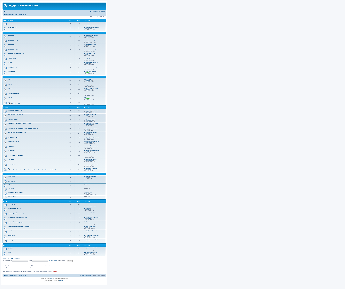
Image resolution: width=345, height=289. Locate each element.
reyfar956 (88, 85)
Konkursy (10, 240)
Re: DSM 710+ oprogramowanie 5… (92, 93)
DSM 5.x (10, 88)
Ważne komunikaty (13, 27)
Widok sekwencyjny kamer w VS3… (92, 141)
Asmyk (87, 151)
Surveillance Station (13, 141)
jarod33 (88, 133)
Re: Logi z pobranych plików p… (91, 164)
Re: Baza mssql (87, 208)
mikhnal (88, 24)
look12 (87, 41)
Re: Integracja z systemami (90, 176)
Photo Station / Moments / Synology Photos (20, 123)
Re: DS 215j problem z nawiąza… (91, 35)
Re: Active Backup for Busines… (91, 128)
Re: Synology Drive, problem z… (91, 137)
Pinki (87, 193)
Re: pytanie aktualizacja (89, 119)
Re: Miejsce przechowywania (90, 159)
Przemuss (88, 36)
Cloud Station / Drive (13, 137)
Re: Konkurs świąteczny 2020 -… (91, 239)
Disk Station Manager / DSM (15, 110)
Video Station (11, 150)
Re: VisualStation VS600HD (90, 71)
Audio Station (11, 146)
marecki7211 (89, 89)
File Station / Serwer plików (15, 114)
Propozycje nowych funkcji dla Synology (19, 226)
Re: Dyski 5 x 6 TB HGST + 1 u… (91, 247)
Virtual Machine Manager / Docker (20, 169)
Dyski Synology (12, 58)
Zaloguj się (6, 258)
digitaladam (88, 138)
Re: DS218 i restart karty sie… (91, 40)
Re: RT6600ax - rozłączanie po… (91, 62)
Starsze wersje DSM (13, 93)
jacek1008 (88, 28)
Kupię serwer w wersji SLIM (90, 252)
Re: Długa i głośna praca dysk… (91, 58)
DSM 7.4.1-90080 (87, 79)
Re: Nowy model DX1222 (89, 53)
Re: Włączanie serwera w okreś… (91, 110)
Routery (10, 62)
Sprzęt (5, 33)
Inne (9, 168)
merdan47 (55, 271)
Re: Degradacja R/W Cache (90, 114)
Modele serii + (12, 44)
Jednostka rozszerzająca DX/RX (16, 53)
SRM (9, 102)
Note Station (11, 159)
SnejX (87, 129)
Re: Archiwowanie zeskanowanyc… (92, 217)
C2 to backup (11, 181)
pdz (87, 45)
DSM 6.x (10, 84)
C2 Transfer (11, 185)
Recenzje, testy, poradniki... (15, 208)
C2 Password (11, 176)
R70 (87, 54)
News (9, 23)
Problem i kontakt (88, 192)
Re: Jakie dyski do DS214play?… (91, 212)
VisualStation (11, 71)
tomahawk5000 (89, 124)
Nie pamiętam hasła (53, 260)
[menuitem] (5, 12)
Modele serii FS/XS (13, 49)
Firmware (5, 77)
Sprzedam (10, 248)
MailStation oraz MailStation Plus (17, 132)
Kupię (9, 252)
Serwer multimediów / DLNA (15, 155)
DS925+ (85, 221)
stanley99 (88, 111)
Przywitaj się (11, 204)
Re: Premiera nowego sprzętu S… (92, 66)
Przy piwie (10, 231)
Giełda (4, 245)
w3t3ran (88, 63)
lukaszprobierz (89, 120)
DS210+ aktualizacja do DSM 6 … (91, 88)
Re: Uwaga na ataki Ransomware (91, 27)
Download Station (13, 119)
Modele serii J (11, 35)
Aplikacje (5, 107)
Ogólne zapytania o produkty (16, 213)
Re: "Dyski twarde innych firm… (91, 230)
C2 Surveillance (12, 196)
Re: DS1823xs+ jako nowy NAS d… (92, 49)
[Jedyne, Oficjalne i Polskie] (10, 6)
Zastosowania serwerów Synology (17, 217)
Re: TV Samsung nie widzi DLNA (91, 155)
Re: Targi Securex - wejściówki (91, 22)
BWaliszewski (89, 50)
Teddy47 (88, 240)
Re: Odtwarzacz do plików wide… (92, 150)
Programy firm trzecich (51, 169)
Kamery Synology (13, 67)
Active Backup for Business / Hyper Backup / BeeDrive (23, 128)
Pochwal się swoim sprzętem (16, 222)
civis (87, 59)
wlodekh (88, 147)
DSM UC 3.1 (86, 97)
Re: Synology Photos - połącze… (91, 123)
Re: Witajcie (86, 203)
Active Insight (32, 169)
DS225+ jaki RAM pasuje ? (90, 44)
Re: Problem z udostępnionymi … (92, 84)
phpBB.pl (61, 280)
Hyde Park (5, 201)
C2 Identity (11, 188)
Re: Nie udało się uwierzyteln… (91, 132)
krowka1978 (89, 80)
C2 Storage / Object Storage (15, 192)
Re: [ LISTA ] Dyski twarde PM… (91, 235)
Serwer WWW (11, 164)
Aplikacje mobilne (40, 169)
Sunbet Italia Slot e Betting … (91, 102)
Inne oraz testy (12, 235)
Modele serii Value (13, 40)
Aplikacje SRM (17, 103)
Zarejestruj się (15, 258)
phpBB (51, 278)
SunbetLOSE (89, 103)
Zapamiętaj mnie (62, 260)
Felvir (87, 222)
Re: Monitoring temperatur (90, 226)
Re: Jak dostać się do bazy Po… (91, 146)
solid (87, 227)
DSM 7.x (10, 79)
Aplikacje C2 (6, 174)
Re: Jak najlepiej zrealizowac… (91, 168)
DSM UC (10, 97)
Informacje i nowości (8, 20)
